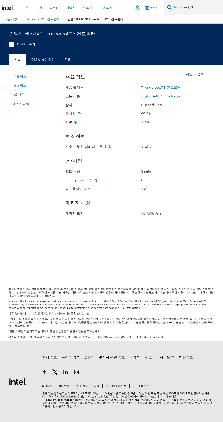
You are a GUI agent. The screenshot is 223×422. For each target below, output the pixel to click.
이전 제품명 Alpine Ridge (160, 96)
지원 (68, 59)
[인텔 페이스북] (44, 373)
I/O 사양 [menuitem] (18, 95)
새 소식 (149, 357)
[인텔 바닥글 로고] (18, 381)
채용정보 (186, 357)
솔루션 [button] (54, 8)
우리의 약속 (70, 357)
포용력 (89, 357)
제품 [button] (25, 8)
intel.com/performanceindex (62, 399)
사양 (17, 59)
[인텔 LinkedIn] (65, 373)
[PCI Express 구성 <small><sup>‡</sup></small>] (96, 180)
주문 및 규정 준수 (42, 59)
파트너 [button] (88, 8)
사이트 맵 (167, 357)
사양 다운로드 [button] (197, 74)
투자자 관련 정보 (112, 357)
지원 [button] (39, 8)
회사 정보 (49, 357)
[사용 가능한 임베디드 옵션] (109, 147)
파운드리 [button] (106, 8)
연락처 (134, 357)
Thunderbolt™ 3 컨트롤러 (161, 87)
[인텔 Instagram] (76, 373)
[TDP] (75, 122)
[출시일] (79, 113)
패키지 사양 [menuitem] (21, 104)
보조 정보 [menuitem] (19, 85)
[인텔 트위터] (55, 373)
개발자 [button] (71, 8)
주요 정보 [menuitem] (19, 76)
